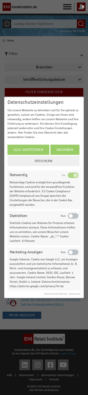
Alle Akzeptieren (28, 150)
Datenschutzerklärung (55, 294)
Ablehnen (64, 150)
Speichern (43, 161)
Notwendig (18, 175)
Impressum (75, 294)
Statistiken (18, 216)
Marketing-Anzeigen (26, 252)
